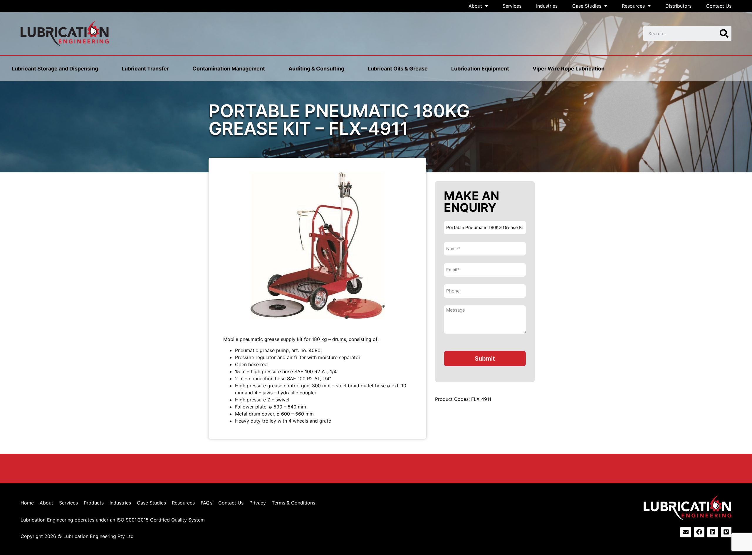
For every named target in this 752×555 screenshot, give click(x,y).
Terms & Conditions (293, 503)
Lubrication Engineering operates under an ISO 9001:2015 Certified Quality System (113, 520)
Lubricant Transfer (145, 68)
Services (512, 6)
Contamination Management (228, 68)
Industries (547, 6)
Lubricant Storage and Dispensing (55, 68)
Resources (633, 6)
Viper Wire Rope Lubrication (569, 68)
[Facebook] (699, 532)
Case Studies (586, 6)
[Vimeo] (726, 532)
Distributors (678, 6)
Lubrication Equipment (480, 68)
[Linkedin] (712, 532)
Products (94, 503)
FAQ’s (206, 503)
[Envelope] (685, 532)
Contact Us (718, 6)
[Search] (724, 33)
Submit (485, 358)
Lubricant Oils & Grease (398, 68)
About (475, 6)
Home (27, 503)
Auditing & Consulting (316, 68)
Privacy (257, 503)
